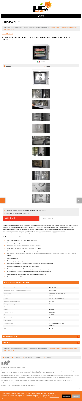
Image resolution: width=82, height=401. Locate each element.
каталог (7, 357)
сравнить (48, 66)
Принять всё (66, 396)
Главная (6, 27)
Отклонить (76, 396)
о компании (17, 357)
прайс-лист (49, 357)
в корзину (8, 66)
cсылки (4, 391)
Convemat (7, 34)
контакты (38, 357)
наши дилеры (28, 357)
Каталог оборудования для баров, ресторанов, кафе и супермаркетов (29, 27)
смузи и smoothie (76, 388)
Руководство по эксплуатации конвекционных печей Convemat (22, 210)
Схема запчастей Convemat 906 (14, 213)
